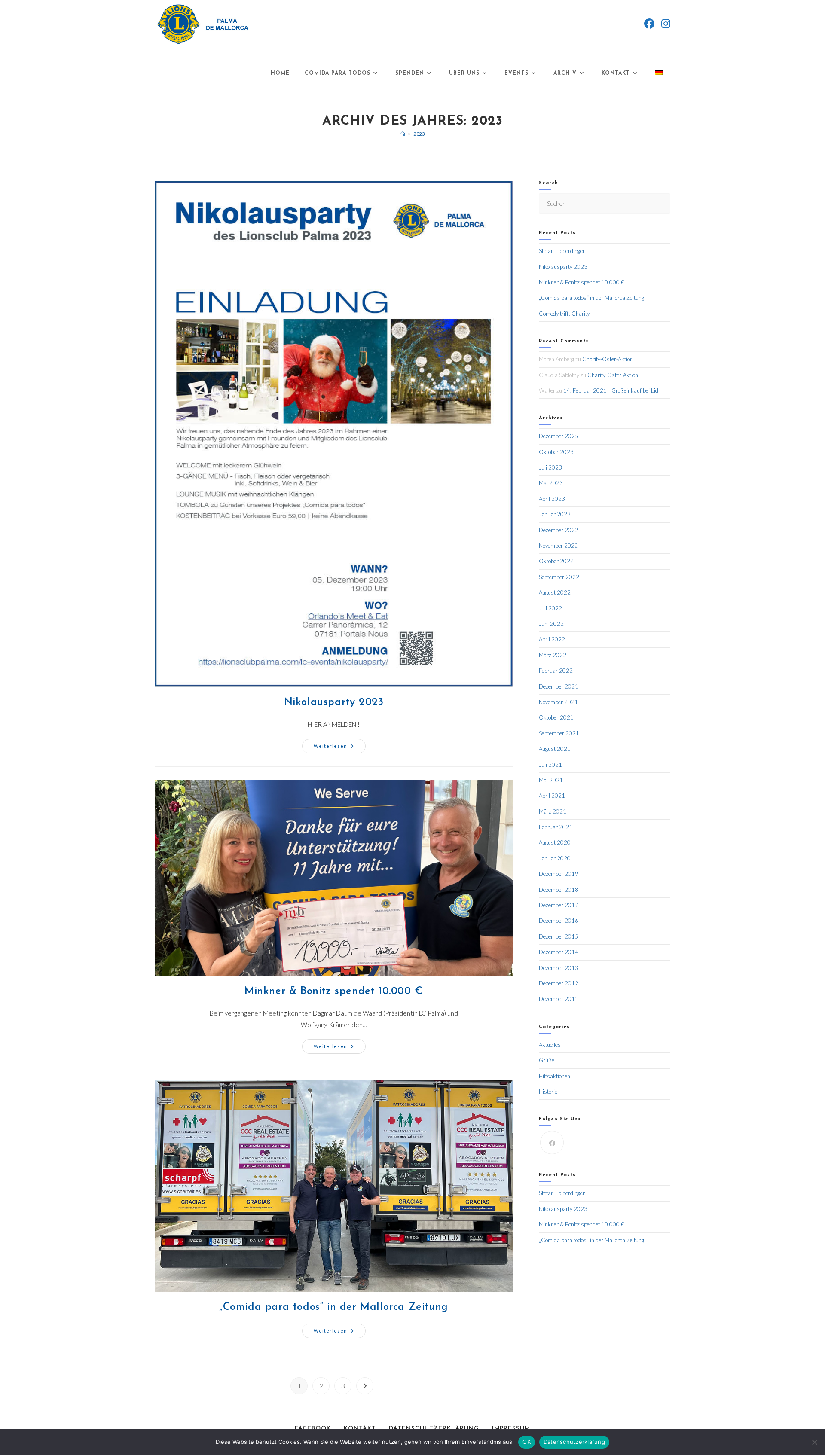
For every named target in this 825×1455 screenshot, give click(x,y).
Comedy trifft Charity (564, 313)
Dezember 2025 (558, 436)
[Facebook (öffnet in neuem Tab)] (649, 23)
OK (526, 1441)
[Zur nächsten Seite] (364, 1385)
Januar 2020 (555, 858)
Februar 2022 (556, 670)
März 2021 (552, 811)
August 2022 (555, 592)
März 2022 (552, 655)
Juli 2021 (550, 764)
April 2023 (552, 498)
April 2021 (552, 795)
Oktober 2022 (556, 561)
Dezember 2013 (558, 967)
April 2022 (552, 639)
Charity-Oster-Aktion (607, 359)
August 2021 (555, 748)
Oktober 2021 (556, 717)
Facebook (313, 1428)
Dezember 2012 (558, 983)
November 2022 (558, 545)
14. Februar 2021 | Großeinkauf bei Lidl (611, 390)
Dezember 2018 (558, 889)
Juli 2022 (550, 608)
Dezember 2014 (558, 952)
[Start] (403, 134)
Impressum (511, 1428)
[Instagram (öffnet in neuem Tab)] (666, 23)
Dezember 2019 (558, 873)
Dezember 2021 (558, 686)
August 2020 (555, 842)
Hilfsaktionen (554, 1076)
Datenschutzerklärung (434, 1428)
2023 (419, 134)
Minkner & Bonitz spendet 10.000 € (333, 991)
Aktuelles (550, 1044)
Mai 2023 (551, 482)
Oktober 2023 (556, 451)
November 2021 (558, 702)
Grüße (546, 1060)
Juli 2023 (550, 467)
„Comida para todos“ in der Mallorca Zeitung (333, 1307)
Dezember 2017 (558, 905)
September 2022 (559, 576)
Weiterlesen (340, 744)
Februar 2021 (556, 827)
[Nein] (814, 1442)
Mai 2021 (551, 780)
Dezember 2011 (558, 998)
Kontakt (360, 1428)
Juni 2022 (551, 623)
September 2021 (559, 733)
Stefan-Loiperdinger (562, 250)
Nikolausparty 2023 (334, 702)
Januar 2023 (555, 514)
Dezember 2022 (558, 530)
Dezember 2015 (558, 936)
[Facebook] (552, 1142)
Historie (548, 1091)
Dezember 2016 (558, 920)
